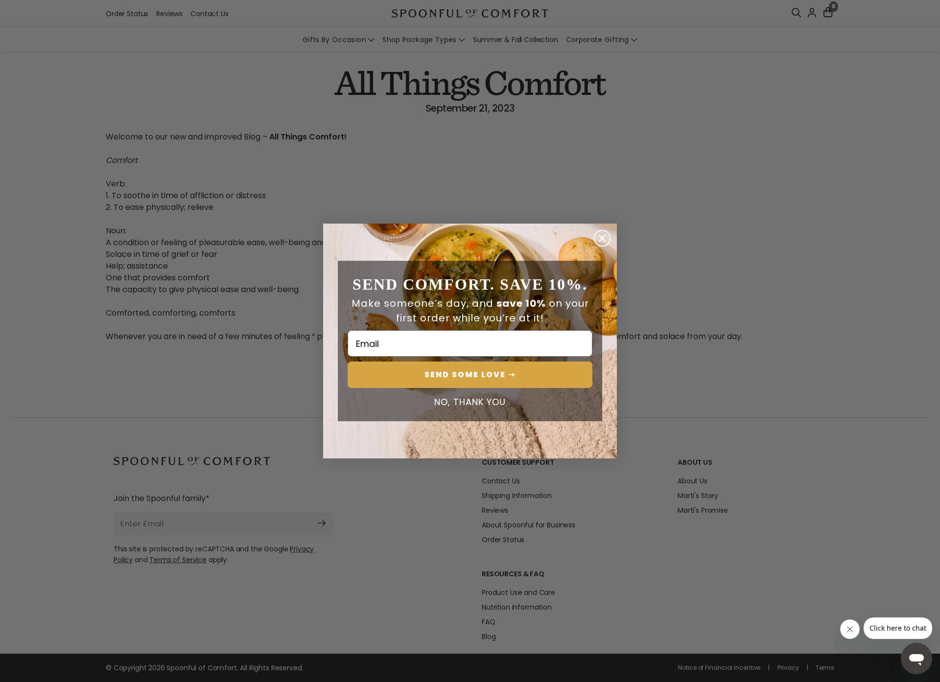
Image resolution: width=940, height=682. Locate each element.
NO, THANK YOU (470, 402)
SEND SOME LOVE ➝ (470, 374)
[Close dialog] (602, 238)
